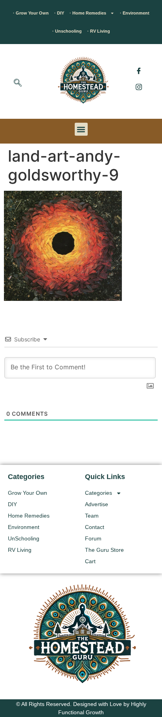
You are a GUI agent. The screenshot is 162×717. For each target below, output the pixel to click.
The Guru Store (104, 550)
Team (92, 515)
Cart (90, 561)
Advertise (96, 504)
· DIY (59, 13)
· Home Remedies (88, 13)
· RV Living (98, 31)
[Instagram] (139, 86)
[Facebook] (139, 71)
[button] (18, 83)
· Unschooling (67, 31)
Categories (98, 493)
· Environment (134, 13)
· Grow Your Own (31, 13)
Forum (93, 538)
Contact (94, 527)
